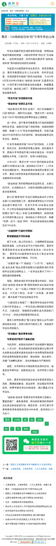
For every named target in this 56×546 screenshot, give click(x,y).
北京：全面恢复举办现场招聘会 (19, 502)
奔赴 (35, 432)
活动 (39, 419)
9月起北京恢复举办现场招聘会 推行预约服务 (25, 515)
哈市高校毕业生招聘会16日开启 (19, 511)
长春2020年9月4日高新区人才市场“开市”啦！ (25, 519)
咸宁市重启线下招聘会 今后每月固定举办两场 (25, 524)
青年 (26, 429)
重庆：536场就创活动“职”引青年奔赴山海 (23, 489)
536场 (17, 419)
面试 (28, 55)
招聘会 (47, 51)
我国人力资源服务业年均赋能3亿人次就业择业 (31, 464)
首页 (11, 11)
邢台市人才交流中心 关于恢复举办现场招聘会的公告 (28, 506)
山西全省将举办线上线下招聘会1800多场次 (24, 498)
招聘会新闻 (19, 11)
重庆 (7, 419)
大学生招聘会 (11, 4)
